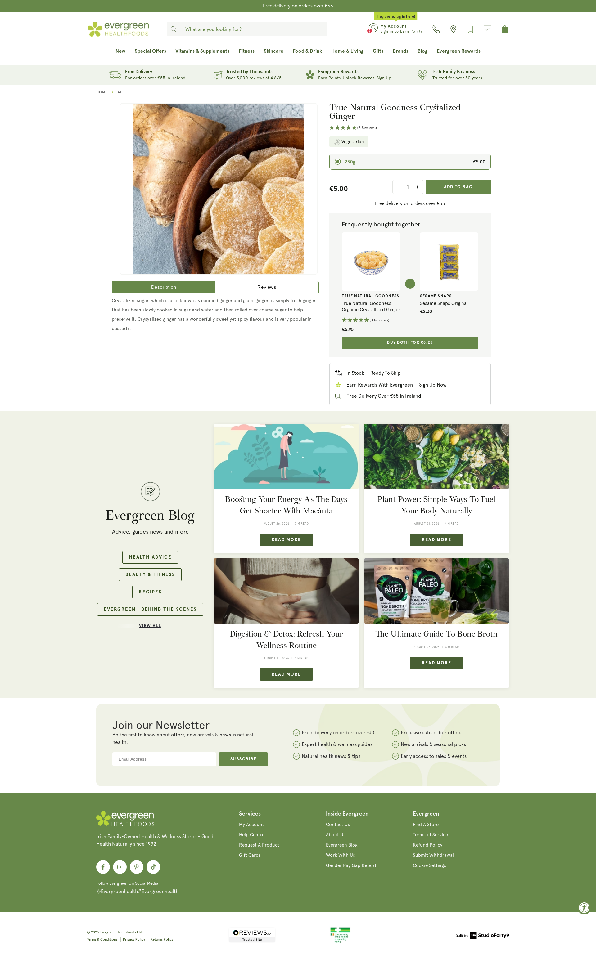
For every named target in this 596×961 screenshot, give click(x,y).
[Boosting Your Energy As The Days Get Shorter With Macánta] (286, 456)
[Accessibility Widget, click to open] (584, 907)
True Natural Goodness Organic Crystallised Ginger (371, 306)
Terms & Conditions (102, 939)
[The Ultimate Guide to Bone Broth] (436, 591)
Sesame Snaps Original (444, 303)
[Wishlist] (470, 29)
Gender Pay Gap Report (351, 865)
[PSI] (340, 941)
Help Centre (251, 835)
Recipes (150, 592)
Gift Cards (250, 855)
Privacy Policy (134, 939)
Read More (286, 540)
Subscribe (243, 759)
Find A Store (426, 824)
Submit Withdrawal (433, 855)
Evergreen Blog (342, 845)
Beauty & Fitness (150, 574)
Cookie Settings (429, 865)
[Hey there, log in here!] (373, 29)
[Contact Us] (436, 29)
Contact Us (338, 824)
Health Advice (150, 557)
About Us (335, 835)
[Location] (453, 29)
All (121, 92)
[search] (173, 29)
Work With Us (340, 855)
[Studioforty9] (482, 936)
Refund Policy (427, 845)
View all (150, 626)
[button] (410, 127)
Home (102, 92)
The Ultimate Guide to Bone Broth (436, 634)
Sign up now (433, 385)
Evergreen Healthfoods (118, 932)
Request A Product (259, 845)
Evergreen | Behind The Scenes (150, 609)
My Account (251, 824)
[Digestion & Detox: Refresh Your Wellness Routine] (286, 591)
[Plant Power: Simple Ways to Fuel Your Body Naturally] (436, 456)
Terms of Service (430, 835)
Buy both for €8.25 (410, 343)
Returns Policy (162, 939)
